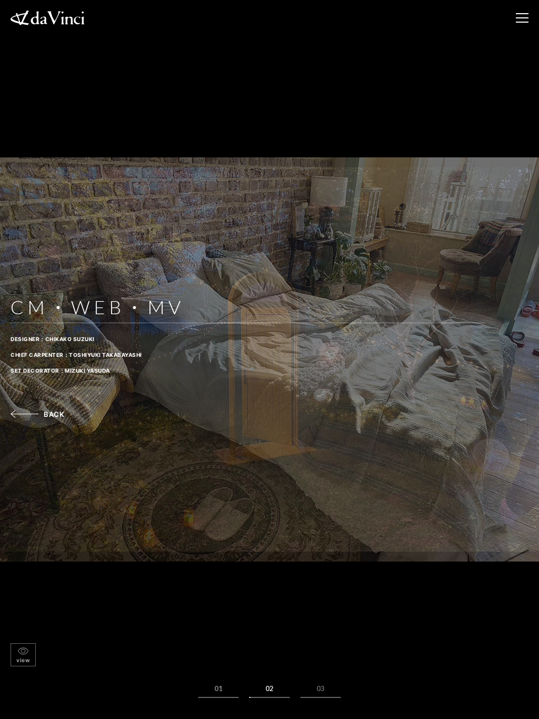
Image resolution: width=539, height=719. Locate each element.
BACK (54, 414)
